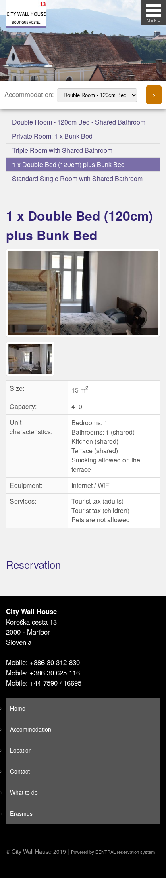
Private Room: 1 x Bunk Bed (52, 136)
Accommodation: (30, 94)
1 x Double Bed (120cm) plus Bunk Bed (68, 164)
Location (21, 750)
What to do (24, 792)
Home (17, 708)
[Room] (84, 336)
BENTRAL (105, 851)
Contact (20, 771)
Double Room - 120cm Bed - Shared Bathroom (78, 122)
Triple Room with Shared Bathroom (62, 150)
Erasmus (21, 813)
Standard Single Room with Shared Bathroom (77, 178)
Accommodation (30, 729)
